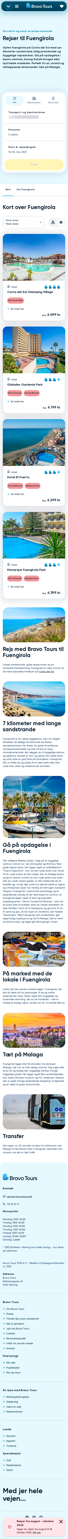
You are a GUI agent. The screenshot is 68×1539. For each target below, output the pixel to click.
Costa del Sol (46, 671)
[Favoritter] (62, 6)
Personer (14, 130)
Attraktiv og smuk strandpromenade (27, 31)
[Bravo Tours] (20, 1178)
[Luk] (61, 1522)
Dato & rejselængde (22, 147)
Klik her (37, 1532)
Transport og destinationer (26, 112)
